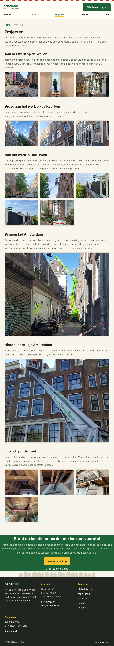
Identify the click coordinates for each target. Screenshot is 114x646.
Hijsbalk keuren (85, 589)
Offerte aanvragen (97, 7)
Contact (82, 603)
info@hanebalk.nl (50, 605)
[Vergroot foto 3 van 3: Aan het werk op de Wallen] (92, 84)
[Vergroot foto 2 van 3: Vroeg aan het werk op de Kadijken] (57, 133)
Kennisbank (84, 594)
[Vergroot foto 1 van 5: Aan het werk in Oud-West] (21, 185)
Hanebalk (8, 14)
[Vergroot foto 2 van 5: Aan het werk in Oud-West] (57, 185)
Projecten (59, 14)
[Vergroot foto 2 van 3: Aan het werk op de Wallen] (57, 84)
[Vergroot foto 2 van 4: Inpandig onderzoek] (57, 482)
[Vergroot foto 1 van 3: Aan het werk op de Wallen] (21, 84)
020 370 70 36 (60, 569)
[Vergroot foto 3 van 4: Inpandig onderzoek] (92, 482)
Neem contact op (57, 561)
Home (7, 25)
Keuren (33, 14)
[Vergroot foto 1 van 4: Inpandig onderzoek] (21, 482)
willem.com (104, 642)
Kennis (85, 14)
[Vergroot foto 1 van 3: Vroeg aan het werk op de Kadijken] (21, 133)
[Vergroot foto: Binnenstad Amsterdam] (57, 294)
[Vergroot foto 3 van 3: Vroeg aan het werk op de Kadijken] (92, 133)
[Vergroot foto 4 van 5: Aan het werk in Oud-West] (21, 213)
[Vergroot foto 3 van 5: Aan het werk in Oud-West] (92, 185)
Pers (108, 14)
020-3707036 (48, 602)
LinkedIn (82, 607)
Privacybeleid (11, 631)
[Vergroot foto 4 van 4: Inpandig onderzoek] (21, 509)
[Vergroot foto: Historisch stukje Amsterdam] (57, 401)
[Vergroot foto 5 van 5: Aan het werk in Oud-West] (57, 213)
